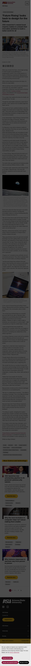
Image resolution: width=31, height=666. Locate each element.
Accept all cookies (7, 658)
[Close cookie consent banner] (28, 647)
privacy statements (14, 652)
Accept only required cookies (10, 662)
